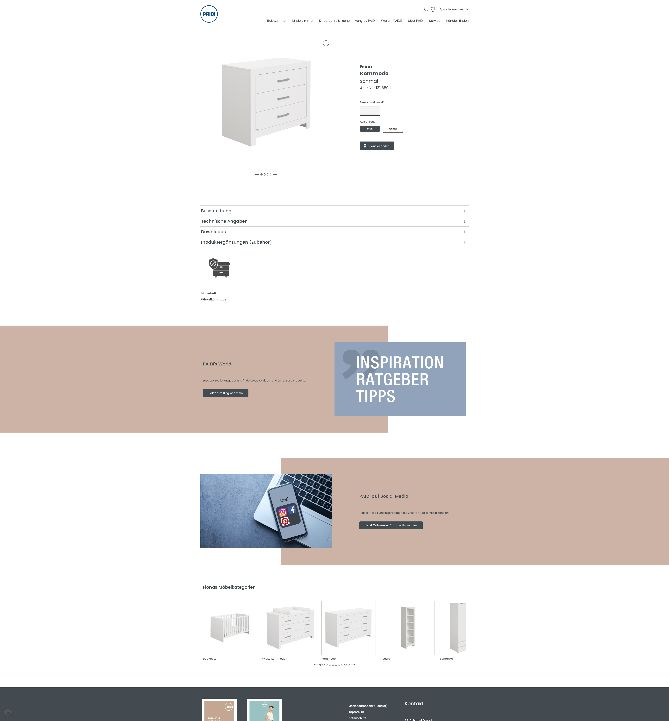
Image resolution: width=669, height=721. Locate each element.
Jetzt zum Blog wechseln (226, 393)
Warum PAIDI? (391, 20)
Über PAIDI (416, 20)
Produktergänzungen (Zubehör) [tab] (236, 242)
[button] (7, 713)
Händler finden (457, 20)
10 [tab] (349, 665)
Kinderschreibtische (334, 20)
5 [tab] (333, 665)
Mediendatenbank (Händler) (368, 706)
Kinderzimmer (303, 20)
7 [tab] (340, 665)
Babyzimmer (277, 20)
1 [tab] (262, 175)
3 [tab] (268, 175)
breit (369, 128)
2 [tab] (265, 175)
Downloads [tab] (213, 232)
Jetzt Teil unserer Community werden (391, 525)
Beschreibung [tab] (216, 211)
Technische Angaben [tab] (224, 221)
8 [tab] (343, 665)
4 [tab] (271, 175)
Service (434, 20)
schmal (393, 128)
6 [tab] (337, 665)
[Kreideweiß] (370, 110)
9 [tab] (346, 665)
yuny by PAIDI (365, 20)
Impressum (356, 712)
